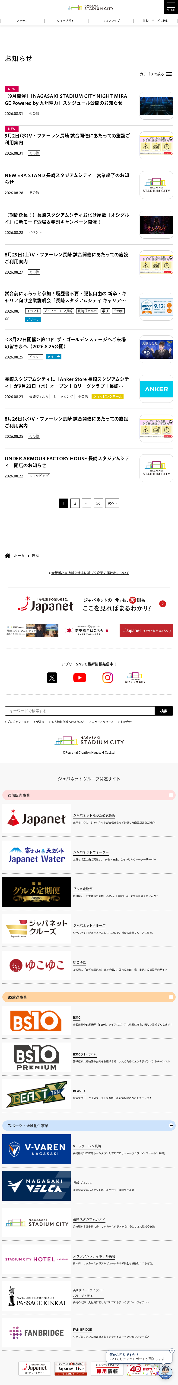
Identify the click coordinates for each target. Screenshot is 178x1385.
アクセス (22, 20)
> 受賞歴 (39, 721)
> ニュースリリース (101, 721)
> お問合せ (125, 721)
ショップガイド (67, 20)
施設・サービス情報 (156, 20)
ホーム (19, 555)
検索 (164, 711)
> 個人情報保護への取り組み (67, 721)
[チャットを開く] (165, 1372)
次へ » (112, 503)
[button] (159, 7)
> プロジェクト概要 (17, 721)
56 (98, 503)
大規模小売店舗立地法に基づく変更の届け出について (90, 572)
